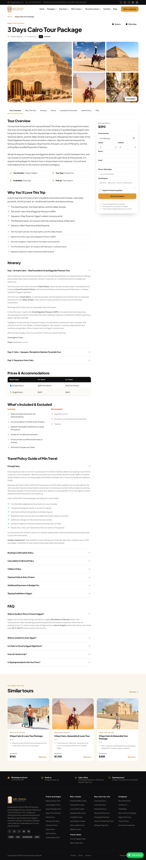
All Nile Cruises (75, 829)
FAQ (97, 110)
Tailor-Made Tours (76, 843)
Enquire (118, 24)
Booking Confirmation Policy (20, 552)
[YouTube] (132, 2)
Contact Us (122, 805)
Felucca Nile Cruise (77, 825)
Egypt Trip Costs (124, 817)
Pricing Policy (14, 466)
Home (42, 9)
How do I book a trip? (17, 654)
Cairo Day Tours (100, 801)
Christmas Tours (52, 825)
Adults (101, 143)
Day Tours (63, 9)
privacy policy (117, 190)
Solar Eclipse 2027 (53, 837)
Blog (115, 9)
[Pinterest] (136, 2)
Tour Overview (15, 110)
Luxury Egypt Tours (53, 805)
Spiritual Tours (51, 833)
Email (100, 160)
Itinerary (43, 110)
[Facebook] (121, 2)
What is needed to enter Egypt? (22, 638)
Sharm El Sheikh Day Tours (104, 821)
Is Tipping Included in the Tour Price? (24, 662)
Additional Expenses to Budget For (23, 585)
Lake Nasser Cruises (77, 821)
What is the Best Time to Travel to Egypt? (26, 614)
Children (121, 143)
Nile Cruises (76, 9)
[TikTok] (128, 2)
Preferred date (103, 133)
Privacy (73, 855)
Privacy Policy (123, 821)
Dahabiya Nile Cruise (78, 813)
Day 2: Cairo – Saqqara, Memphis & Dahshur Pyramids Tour (34, 352)
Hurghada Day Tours (102, 817)
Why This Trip (30, 110)
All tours (132, 692)
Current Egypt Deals (78, 839)
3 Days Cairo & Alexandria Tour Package (113, 737)
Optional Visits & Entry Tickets (21, 577)
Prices (53, 110)
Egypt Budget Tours (53, 809)
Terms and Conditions (126, 825)
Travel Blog (122, 809)
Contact (88, 855)
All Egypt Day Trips (101, 825)
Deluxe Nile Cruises (77, 805)
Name (101, 151)
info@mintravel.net (16, 2)
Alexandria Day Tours (102, 813)
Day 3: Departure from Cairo (21, 360)
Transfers (107, 9)
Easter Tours (50, 829)
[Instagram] (124, 2)
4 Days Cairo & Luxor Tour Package (26, 736)
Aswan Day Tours (100, 809)
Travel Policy (86, 110)
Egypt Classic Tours (53, 801)
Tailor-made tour (129, 9)
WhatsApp (132, 24)
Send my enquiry (117, 196)
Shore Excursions (92, 9)
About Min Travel (124, 801)
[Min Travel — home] (16, 9)
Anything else (103, 178)
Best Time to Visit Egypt (127, 813)
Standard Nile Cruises (78, 801)
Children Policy (14, 569)
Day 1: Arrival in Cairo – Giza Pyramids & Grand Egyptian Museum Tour (39, 270)
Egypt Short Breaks (53, 813)
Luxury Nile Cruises (77, 809)
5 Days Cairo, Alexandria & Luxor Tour (72, 736)
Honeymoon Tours (53, 821)
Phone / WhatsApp (105, 169)
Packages (51, 9)
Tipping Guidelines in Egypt (20, 593)
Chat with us (137, 855)
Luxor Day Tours (100, 805)
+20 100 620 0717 (34, 2)
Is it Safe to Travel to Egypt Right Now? (25, 646)
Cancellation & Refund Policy (21, 561)
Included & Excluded (68, 110)
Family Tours (50, 817)
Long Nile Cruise (76, 817)
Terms (80, 855)
